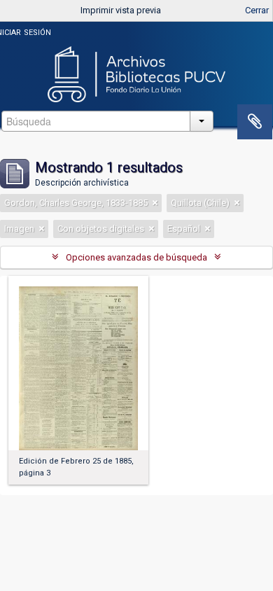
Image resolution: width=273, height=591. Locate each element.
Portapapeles (254, 121)
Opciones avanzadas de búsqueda (136, 257)
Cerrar (257, 10)
